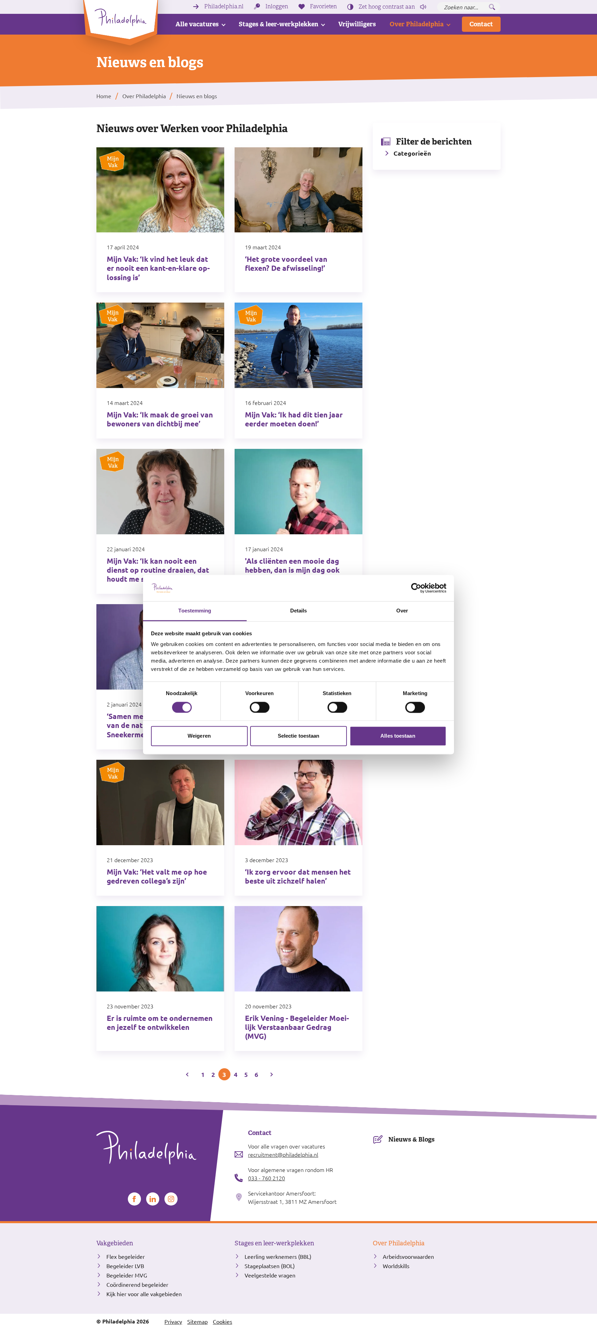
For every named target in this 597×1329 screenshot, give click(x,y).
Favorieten (323, 6)
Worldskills (396, 1265)
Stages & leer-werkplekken (278, 24)
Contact (481, 24)
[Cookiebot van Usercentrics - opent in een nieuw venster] (416, 588)
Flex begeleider (125, 1256)
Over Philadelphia (417, 24)
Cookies (222, 1321)
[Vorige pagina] (188, 1074)
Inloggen (276, 6)
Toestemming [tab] (194, 611)
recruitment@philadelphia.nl (283, 1154)
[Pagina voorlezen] (423, 7)
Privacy (173, 1321)
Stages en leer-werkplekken (274, 1243)
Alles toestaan (397, 736)
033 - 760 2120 (266, 1178)
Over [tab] (402, 611)
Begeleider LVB (125, 1265)
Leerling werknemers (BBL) (278, 1256)
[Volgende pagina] (271, 1074)
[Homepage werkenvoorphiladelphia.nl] (160, 1148)
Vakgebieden (114, 1243)
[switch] (259, 707)
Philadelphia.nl (224, 6)
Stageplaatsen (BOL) (270, 1265)
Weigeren (199, 736)
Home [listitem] (104, 95)
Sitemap (197, 1321)
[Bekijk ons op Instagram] (171, 1199)
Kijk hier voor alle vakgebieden (144, 1293)
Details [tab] (298, 611)
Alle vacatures (197, 24)
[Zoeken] (492, 7)
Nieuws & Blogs (411, 1139)
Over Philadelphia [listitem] (143, 95)
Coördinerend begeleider (137, 1284)
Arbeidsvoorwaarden (408, 1256)
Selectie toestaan (299, 736)
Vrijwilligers (357, 24)
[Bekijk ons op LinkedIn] (152, 1199)
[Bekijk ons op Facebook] (134, 1199)
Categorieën (412, 153)
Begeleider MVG (126, 1275)
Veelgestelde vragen (270, 1275)
